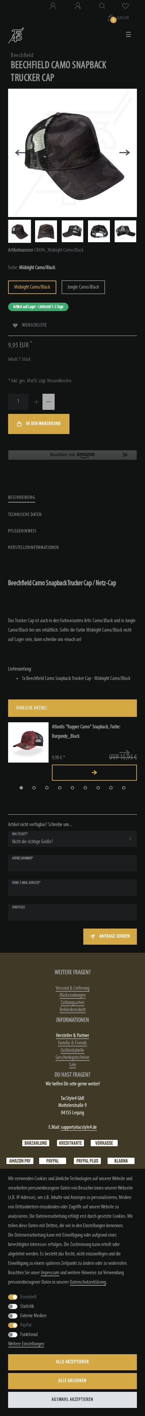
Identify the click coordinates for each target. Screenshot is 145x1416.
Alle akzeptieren (72, 1362)
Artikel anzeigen (94, 773)
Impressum (50, 1273)
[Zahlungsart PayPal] (52, 1160)
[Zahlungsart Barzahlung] (35, 1143)
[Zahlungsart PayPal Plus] (87, 1160)
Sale (72, 1065)
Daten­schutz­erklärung (88, 1282)
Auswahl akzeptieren (72, 1399)
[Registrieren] (78, 6)
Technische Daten (25, 514)
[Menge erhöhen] (36, 402)
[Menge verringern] (48, 402)
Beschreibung (21, 497)
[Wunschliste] (125, 6)
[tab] (21, 498)
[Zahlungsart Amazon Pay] (19, 1160)
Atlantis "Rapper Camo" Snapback (86, 731)
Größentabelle (72, 1050)
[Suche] (102, 6)
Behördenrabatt (73, 1010)
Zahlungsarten (72, 1002)
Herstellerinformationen (33, 547)
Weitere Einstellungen (26, 1344)
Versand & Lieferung (72, 988)
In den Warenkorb (43, 423)
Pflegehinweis (22, 531)
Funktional (29, 1334)
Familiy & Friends (72, 1043)
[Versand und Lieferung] (121, 1160)
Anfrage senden (114, 936)
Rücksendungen (73, 995)
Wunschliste (34, 325)
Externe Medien (33, 1316)
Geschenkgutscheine (72, 1057)
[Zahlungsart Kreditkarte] (70, 1143)
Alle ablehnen (72, 1380)
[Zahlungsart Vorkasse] (104, 1143)
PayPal (25, 1325)
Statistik (27, 1306)
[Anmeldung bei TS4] (53, 6)
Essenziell (28, 1297)
